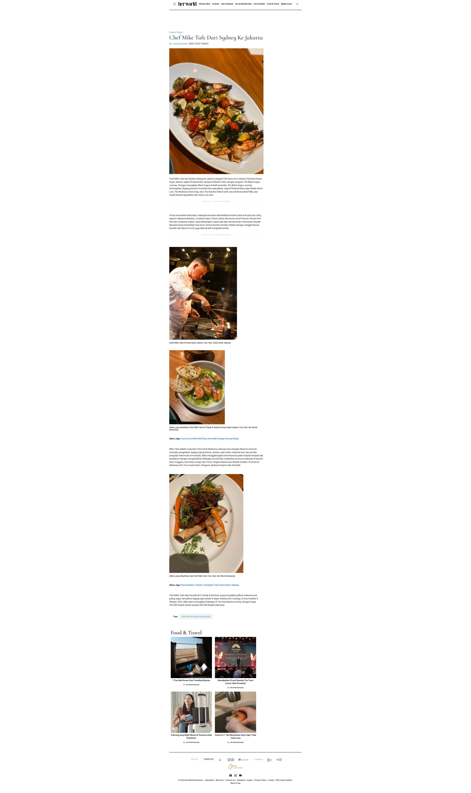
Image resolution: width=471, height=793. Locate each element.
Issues (249, 780)
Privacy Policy (260, 780)
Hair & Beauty (227, 4)
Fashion (215, 4)
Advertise (241, 780)
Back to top (235, 783)
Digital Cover (286, 4)
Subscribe (209, 780)
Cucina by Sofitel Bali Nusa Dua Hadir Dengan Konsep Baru (209, 438)
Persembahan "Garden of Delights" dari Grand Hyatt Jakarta (209, 585)
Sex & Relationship (243, 4)
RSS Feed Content (283, 780)
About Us (219, 780)
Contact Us (230, 780)
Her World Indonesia (192, 685)
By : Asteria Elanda (178, 43)
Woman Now (204, 4)
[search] (297, 3)
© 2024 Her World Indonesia (190, 780)
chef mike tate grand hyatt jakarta (196, 616)
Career (271, 780)
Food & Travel (273, 4)
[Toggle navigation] (174, 4)
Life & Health (259, 4)
